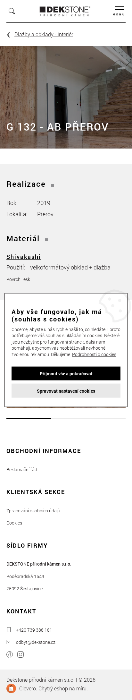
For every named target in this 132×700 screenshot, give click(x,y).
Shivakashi (23, 256)
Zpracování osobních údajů (33, 511)
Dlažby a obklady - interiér (43, 34)
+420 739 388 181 (34, 630)
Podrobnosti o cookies (94, 354)
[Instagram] (20, 655)
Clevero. (28, 688)
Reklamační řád (21, 469)
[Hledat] (11, 11)
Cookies (14, 523)
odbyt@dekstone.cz (35, 642)
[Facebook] (9, 655)
